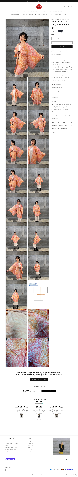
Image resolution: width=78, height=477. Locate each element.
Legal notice (67, 474)
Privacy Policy (30, 441)
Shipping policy (54, 474)
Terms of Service (31, 447)
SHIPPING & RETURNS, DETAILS (39, 379)
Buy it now (62, 46)
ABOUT (6, 445)
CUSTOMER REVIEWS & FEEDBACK (11, 447)
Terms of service (47, 474)
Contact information (61, 474)
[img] (39, 401)
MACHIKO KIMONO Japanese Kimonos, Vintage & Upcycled (17, 474)
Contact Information (32, 449)
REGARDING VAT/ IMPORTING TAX (11, 443)
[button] (6, 6)
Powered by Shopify (30, 474)
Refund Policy (30, 443)
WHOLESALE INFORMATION (10, 449)
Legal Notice (30, 451)
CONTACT (7, 451)
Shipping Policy (31, 445)
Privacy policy (41, 474)
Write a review (49, 390)
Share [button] (54, 132)
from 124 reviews (38, 403)
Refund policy (36, 474)
